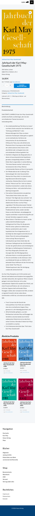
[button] (30, 12)
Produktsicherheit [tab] (7, 110)
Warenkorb (6, 474)
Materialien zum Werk (9, 457)
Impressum (6, 494)
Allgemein (6, 452)
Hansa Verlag (7, 438)
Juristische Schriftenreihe (10, 460)
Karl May (5, 435)
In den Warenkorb (22, 85)
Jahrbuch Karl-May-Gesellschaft (11, 59)
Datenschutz (6, 496)
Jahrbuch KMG (7, 455)
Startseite (6, 433)
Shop (4, 440)
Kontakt (5, 499)
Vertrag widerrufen (8, 481)
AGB (4, 477)
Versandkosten (16, 82)
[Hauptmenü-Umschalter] (32, 2)
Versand (5, 479)
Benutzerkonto (7, 472)
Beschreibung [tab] (6, 106)
